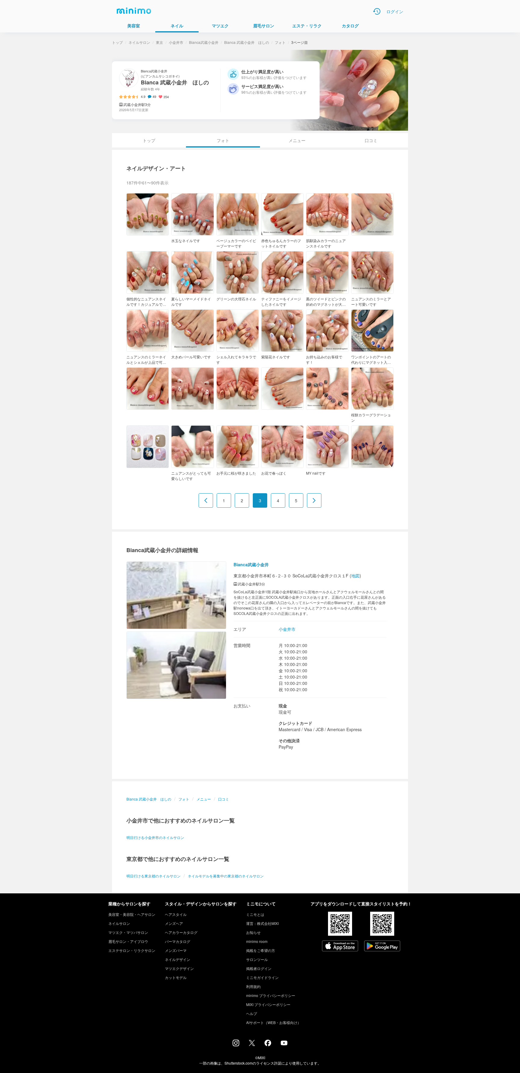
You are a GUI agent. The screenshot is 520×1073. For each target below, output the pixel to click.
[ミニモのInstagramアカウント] (236, 1044)
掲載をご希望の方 (260, 950)
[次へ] (314, 500)
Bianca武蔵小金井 (203, 42)
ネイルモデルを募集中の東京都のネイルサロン (226, 875)
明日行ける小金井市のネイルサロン (155, 837)
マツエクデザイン (179, 968)
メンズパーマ (176, 950)
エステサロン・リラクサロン (131, 950)
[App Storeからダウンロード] (340, 947)
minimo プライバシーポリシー (270, 995)
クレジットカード (295, 723)
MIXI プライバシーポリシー (268, 1004)
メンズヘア (174, 923)
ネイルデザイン (177, 959)
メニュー (297, 140)
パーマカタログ (177, 941)
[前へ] (206, 500)
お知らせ (253, 932)
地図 (355, 576)
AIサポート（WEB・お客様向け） (273, 1022)
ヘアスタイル (176, 914)
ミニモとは (255, 914)
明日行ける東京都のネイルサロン (153, 875)
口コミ (371, 140)
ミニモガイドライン (262, 977)
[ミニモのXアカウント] (252, 1044)
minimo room (257, 941)
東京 (159, 42)
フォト (280, 42)
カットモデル (176, 977)
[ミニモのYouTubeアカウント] (284, 1044)
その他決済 (289, 740)
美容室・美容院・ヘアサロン (131, 914)
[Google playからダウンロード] (382, 947)
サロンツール (257, 959)
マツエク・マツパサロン (128, 932)
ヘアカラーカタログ (181, 932)
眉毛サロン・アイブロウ (128, 941)
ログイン (394, 11)
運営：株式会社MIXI (262, 923)
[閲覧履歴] (377, 11)
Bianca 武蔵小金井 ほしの (246, 42)
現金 (283, 706)
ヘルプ (251, 1013)
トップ (117, 42)
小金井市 (176, 42)
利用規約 (253, 986)
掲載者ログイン (258, 968)
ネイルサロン (139, 42)
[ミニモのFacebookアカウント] (268, 1044)
